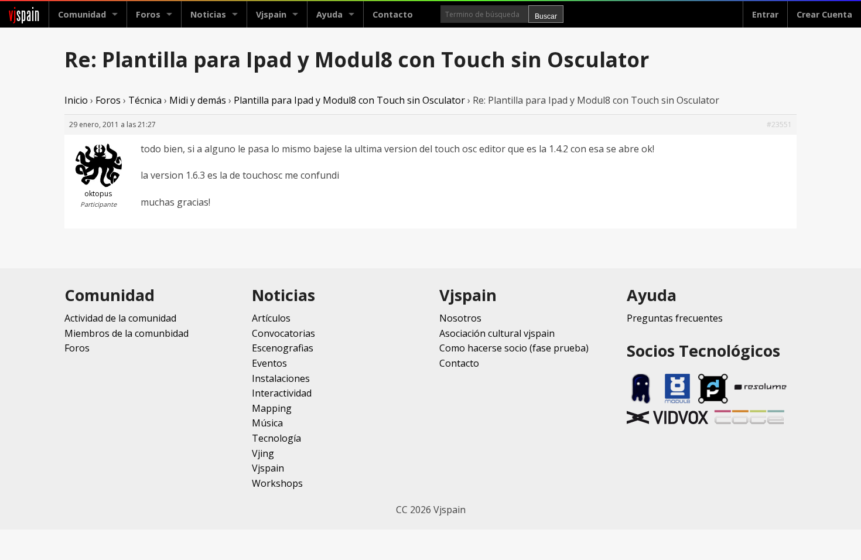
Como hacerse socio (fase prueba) (514, 348)
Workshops (277, 483)
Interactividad (282, 393)
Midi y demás (197, 100)
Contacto (393, 14)
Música (267, 422)
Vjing (263, 453)
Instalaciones (281, 378)
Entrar (765, 14)
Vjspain (268, 468)
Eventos (269, 363)
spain (24, 14)
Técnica (145, 100)
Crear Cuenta (824, 14)
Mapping (272, 408)
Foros (148, 14)
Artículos (271, 318)
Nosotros (460, 318)
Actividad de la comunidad (120, 318)
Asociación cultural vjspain (497, 333)
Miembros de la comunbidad (126, 333)
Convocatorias (283, 333)
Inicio (76, 100)
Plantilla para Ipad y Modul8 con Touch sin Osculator (349, 100)
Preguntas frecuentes (675, 318)
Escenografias (282, 348)
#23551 (779, 124)
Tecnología (276, 438)
